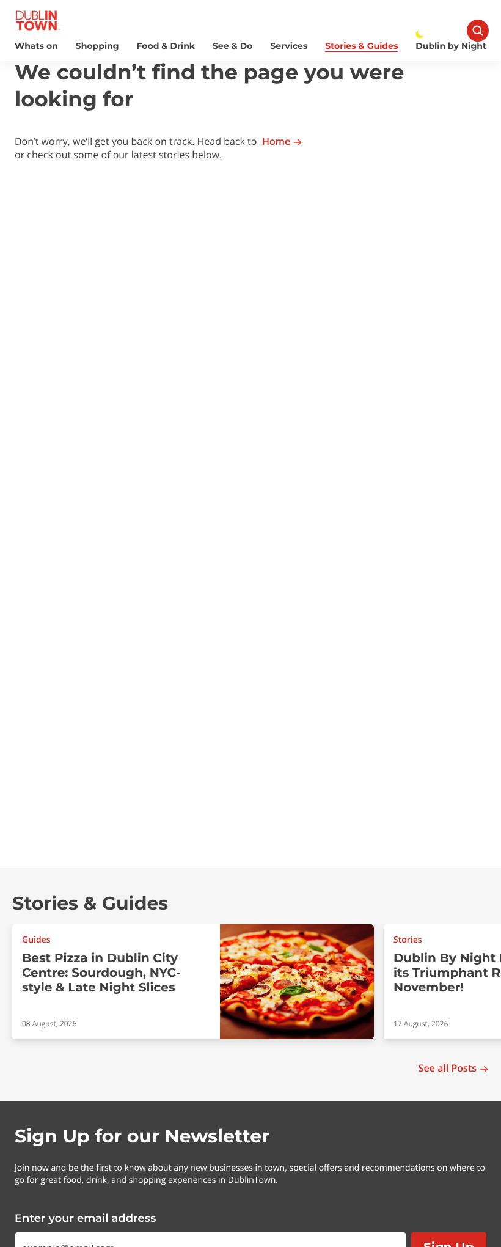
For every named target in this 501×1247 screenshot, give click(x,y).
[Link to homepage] (38, 20)
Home (276, 141)
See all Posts (448, 1068)
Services (288, 46)
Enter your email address (85, 1218)
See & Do (232, 46)
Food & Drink (166, 46)
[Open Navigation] (478, 31)
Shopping (97, 46)
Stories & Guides (361, 46)
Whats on (36, 46)
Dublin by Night (450, 46)
